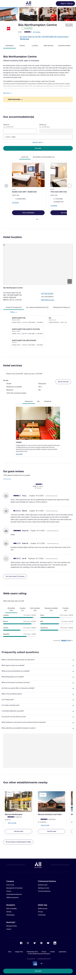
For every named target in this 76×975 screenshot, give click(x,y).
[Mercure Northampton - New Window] (18, 801)
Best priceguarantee (69, 25)
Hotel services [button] (12, 365)
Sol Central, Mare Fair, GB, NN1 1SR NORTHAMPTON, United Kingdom (44, 37)
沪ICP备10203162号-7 (44, 959)
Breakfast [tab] (47, 401)
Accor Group (10, 885)
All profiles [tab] (11, 609)
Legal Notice (62, 951)
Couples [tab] (22, 609)
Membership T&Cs (32, 951)
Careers (8, 891)
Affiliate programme (12, 897)
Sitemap (8, 911)
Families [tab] (65, 609)
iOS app (40, 911)
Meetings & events (43, 888)
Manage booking (11, 926)
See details (19, 454)
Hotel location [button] (12, 237)
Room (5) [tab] (25, 157)
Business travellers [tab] (51, 609)
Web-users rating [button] (14, 593)
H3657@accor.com (47, 300)
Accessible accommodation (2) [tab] (44, 157)
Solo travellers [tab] (35, 609)
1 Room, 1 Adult (10, 137)
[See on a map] (38, 264)
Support (8, 929)
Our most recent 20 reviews (15, 576)
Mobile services (42, 908)
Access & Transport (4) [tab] (14, 307)
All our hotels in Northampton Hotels (18, 842)
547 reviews (36, 32)
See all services (63, 382)
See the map (24, 39)
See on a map (12, 823)
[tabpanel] (38, 191)
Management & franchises (14, 888)
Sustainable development (14, 894)
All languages (10, 915)
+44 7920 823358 (47, 293)
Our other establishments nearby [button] (25, 782)
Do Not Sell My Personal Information (39, 953)
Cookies (52, 951)
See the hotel (18, 831)
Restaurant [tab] (29, 401)
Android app (42, 915)
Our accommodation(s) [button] (18, 116)
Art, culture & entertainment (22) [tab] (37, 307)
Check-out (44, 126)
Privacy (44, 951)
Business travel (42, 885)
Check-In (8, 126)
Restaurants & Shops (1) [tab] (61, 307)
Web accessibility (11, 908)
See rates (38, 971)
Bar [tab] (38, 401)
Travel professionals (44, 891)
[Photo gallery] (38, 14)
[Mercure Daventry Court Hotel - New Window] (51, 801)
